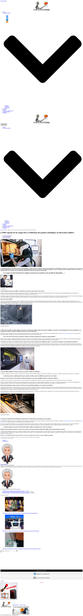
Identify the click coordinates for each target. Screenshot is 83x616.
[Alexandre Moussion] (7, 463)
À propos (4, 440)
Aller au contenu (3, 0)
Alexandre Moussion (8, 235)
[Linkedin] (7, 20)
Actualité (4, 109)
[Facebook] (7, 16)
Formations (5, 112)
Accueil (4, 11)
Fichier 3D (7, 106)
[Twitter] (7, 18)
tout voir (18, 489)
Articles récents (5, 441)
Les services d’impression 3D (8, 110)
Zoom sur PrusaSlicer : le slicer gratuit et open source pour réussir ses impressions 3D (16, 492)
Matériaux (7, 105)
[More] (7, 22)
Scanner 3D (5, 108)
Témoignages (7, 107)
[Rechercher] (17, 551)
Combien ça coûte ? (6, 111)
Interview (5, 229)
